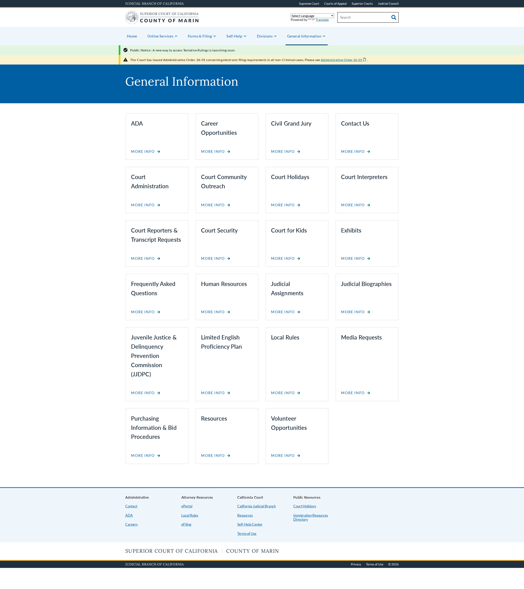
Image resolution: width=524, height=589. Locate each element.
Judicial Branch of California (154, 3)
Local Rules (189, 515)
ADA (129, 515)
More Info (353, 151)
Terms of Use (246, 533)
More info (143, 151)
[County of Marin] (162, 21)
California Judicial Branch (256, 506)
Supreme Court (309, 3)
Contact (131, 506)
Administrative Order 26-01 (341, 60)
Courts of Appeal (335, 3)
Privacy (356, 564)
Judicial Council (388, 3)
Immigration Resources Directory (310, 517)
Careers (131, 524)
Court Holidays (304, 506)
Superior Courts (362, 3)
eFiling (186, 524)
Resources (245, 515)
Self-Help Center (250, 524)
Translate (322, 20)
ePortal (186, 506)
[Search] (394, 17)
